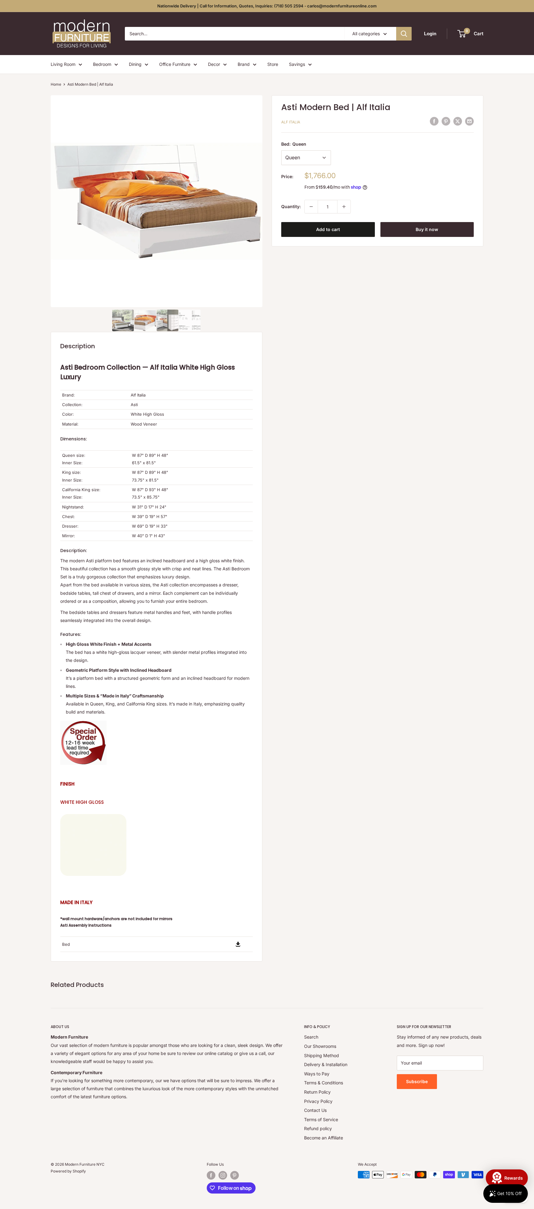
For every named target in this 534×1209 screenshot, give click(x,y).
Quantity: (291, 206)
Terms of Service (321, 1119)
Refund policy (318, 1128)
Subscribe (417, 1081)
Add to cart (328, 229)
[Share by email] (469, 121)
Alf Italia (290, 122)
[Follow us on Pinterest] (234, 1175)
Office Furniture (174, 64)
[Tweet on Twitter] (457, 121)
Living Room (63, 64)
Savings (297, 64)
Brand (244, 64)
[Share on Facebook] (434, 121)
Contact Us (315, 1110)
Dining (135, 64)
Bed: (293, 144)
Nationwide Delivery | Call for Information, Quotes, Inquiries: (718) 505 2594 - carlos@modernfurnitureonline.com (267, 5)
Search (311, 1037)
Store (272, 64)
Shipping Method (321, 1055)
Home (56, 84)
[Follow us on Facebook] (211, 1175)
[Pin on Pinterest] (446, 121)
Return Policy (317, 1092)
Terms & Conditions (323, 1082)
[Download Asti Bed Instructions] (237, 941)
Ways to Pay (316, 1073)
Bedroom (102, 64)
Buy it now (427, 229)
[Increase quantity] (343, 206)
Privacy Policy (318, 1101)
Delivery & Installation (325, 1064)
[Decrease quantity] (311, 206)
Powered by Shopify (68, 1171)
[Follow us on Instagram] (222, 1175)
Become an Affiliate (323, 1137)
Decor (214, 64)
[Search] (404, 34)
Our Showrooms (320, 1046)
